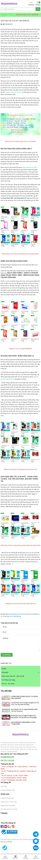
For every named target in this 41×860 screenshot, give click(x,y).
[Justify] (38, 9)
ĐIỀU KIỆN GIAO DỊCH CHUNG (9, 809)
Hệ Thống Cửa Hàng (8, 680)
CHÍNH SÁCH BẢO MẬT (7, 798)
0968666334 (7, 757)
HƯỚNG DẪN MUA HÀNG (8, 790)
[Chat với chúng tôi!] (36, 841)
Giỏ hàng (37, 5)
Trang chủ (5, 858)
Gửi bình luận (7, 655)
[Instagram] (13, 826)
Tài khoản (35, 858)
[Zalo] (9, 826)
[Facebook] (2, 826)
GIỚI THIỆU (4, 786)
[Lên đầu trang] (35, 853)
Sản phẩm (5, 672)
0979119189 (7, 760)
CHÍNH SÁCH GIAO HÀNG (8, 805)
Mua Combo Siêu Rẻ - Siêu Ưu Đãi (13, 676)
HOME (4, 669)
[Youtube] (5, 826)
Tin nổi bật (6, 691)
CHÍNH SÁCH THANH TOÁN (9, 802)
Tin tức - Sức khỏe (8, 684)
